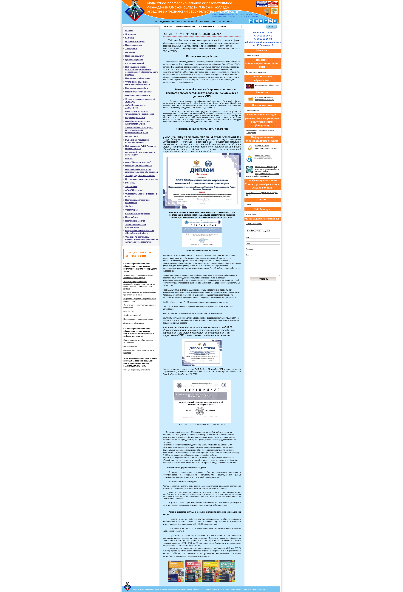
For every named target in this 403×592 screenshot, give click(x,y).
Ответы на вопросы (254, 224)
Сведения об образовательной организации (186, 21)
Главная (129, 30)
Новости (168, 26)
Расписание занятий (134, 63)
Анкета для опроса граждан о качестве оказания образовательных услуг (139, 130)
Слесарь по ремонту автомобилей (137, 370)
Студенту (129, 38)
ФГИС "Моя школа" (134, 190)
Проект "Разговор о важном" (138, 92)
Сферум (222, 26)
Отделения (130, 34)
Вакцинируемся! (207, 26)
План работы (131, 217)
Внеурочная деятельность (137, 95)
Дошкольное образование (133, 323)
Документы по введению (256, 72)
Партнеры (130, 52)
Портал (249, 204)
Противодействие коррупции (138, 166)
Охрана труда (131, 136)
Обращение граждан (185, 26)
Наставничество (252, 110)
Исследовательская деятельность (141, 179)
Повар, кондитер (130, 346)
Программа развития (135, 221)
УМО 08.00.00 (131, 187)
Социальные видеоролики (137, 213)
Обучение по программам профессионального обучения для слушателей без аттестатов (141, 239)
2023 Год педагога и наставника (140, 176)
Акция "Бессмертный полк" (138, 162)
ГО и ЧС (129, 158)
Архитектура (128, 311)
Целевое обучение (134, 60)
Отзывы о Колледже (135, 41)
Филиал (227, 21)
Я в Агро (129, 206)
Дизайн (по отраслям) (132, 315)
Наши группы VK (252, 55)
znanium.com (251, 214)
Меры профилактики (135, 118)
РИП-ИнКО (130, 183)
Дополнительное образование (267, 85)
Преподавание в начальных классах (138, 319)
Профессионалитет (134, 56)
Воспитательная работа (136, 88)
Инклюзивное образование (137, 78)
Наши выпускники (133, 45)
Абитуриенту (131, 49)
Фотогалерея (131, 210)
